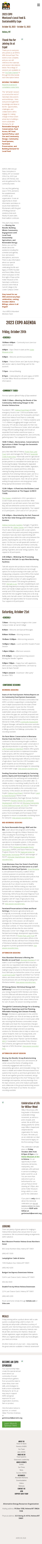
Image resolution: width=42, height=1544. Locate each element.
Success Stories (21, 1473)
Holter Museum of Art (30, 1157)
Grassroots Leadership (21, 1460)
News (21, 1470)
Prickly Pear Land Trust (26, 936)
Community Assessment (29, 722)
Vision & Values (22, 1444)
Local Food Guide (8, 975)
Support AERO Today (21, 1494)
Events (21, 1464)
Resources (21, 1475)
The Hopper (6, 498)
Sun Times (21, 1467)
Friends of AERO (21, 1446)
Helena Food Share (22, 410)
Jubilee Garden (18, 527)
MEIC (4, 1041)
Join (21, 1491)
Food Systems (21, 1457)
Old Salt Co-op (11, 584)
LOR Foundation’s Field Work (12, 749)
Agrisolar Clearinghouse (16, 857)
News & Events (22, 1462)
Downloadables (21, 1480)
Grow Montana (33, 869)
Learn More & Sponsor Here (10, 1424)
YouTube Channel (11, 72)
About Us (21, 1441)
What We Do (21, 1455)
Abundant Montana (27, 960)
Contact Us (21, 1489)
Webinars (21, 1486)
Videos (21, 1483)
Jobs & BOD (21, 1452)
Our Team (21, 1449)
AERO (6, 5)
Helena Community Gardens (12, 525)
